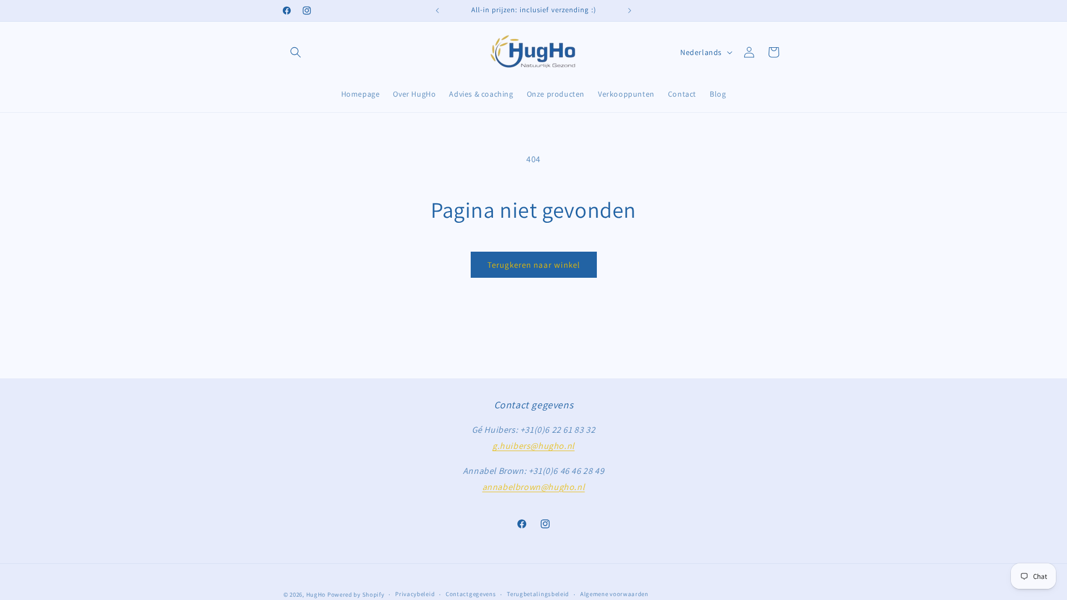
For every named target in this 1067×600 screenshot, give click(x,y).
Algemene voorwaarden (614, 594)
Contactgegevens (471, 594)
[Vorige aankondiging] (437, 10)
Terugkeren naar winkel (533, 264)
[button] (295, 52)
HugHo (316, 594)
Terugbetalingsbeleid (538, 594)
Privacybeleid (415, 594)
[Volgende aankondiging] (629, 10)
